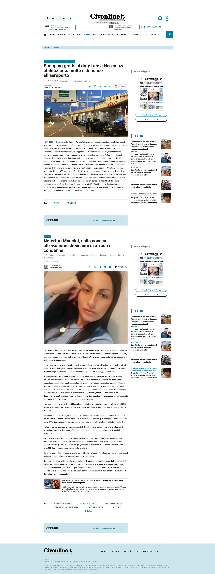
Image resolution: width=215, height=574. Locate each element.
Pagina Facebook (47, 18)
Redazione (48, 85)
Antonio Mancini (113, 503)
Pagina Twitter (53, 18)
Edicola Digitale (154, 27)
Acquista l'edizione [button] (151, 120)
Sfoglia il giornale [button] (151, 115)
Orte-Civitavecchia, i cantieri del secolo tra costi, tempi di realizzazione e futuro (144, 172)
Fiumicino (71, 203)
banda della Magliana (66, 507)
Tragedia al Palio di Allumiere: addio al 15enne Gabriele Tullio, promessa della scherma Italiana (144, 200)
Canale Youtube (64, 18)
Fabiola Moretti (89, 503)
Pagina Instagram (58, 18)
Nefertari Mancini (63, 503)
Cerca (160, 18)
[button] (167, 18)
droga (88, 511)
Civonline (46, 47)
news (57, 203)
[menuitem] (52, 34)
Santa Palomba (95, 507)
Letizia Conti (55, 266)
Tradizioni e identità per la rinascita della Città (60, 28)
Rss (70, 18)
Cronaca (56, 47)
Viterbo (117, 507)
